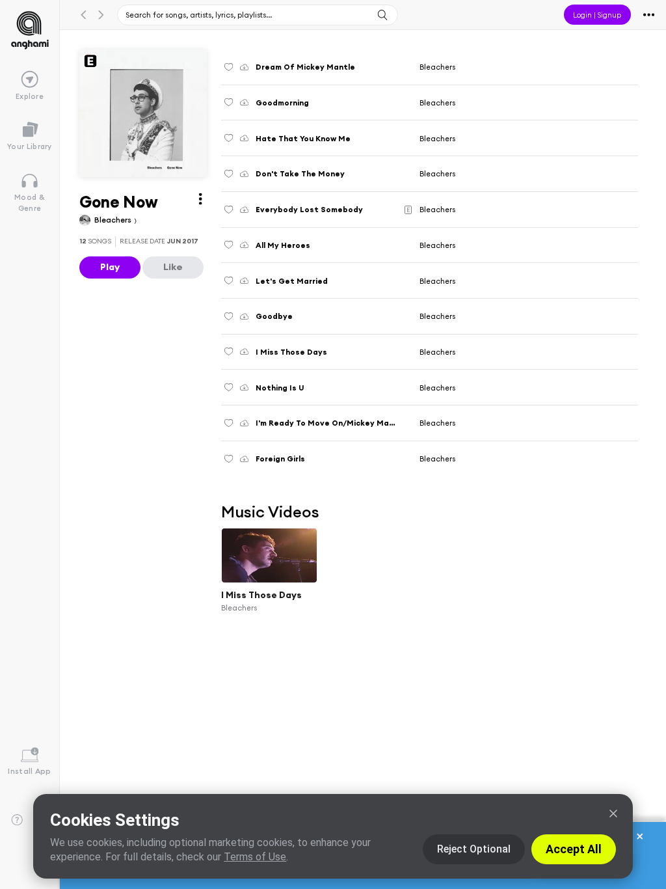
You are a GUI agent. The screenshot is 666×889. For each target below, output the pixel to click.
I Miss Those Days (261, 595)
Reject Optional (474, 849)
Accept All (574, 849)
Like (173, 267)
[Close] (613, 813)
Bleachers (113, 220)
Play (110, 267)
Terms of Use (255, 857)
